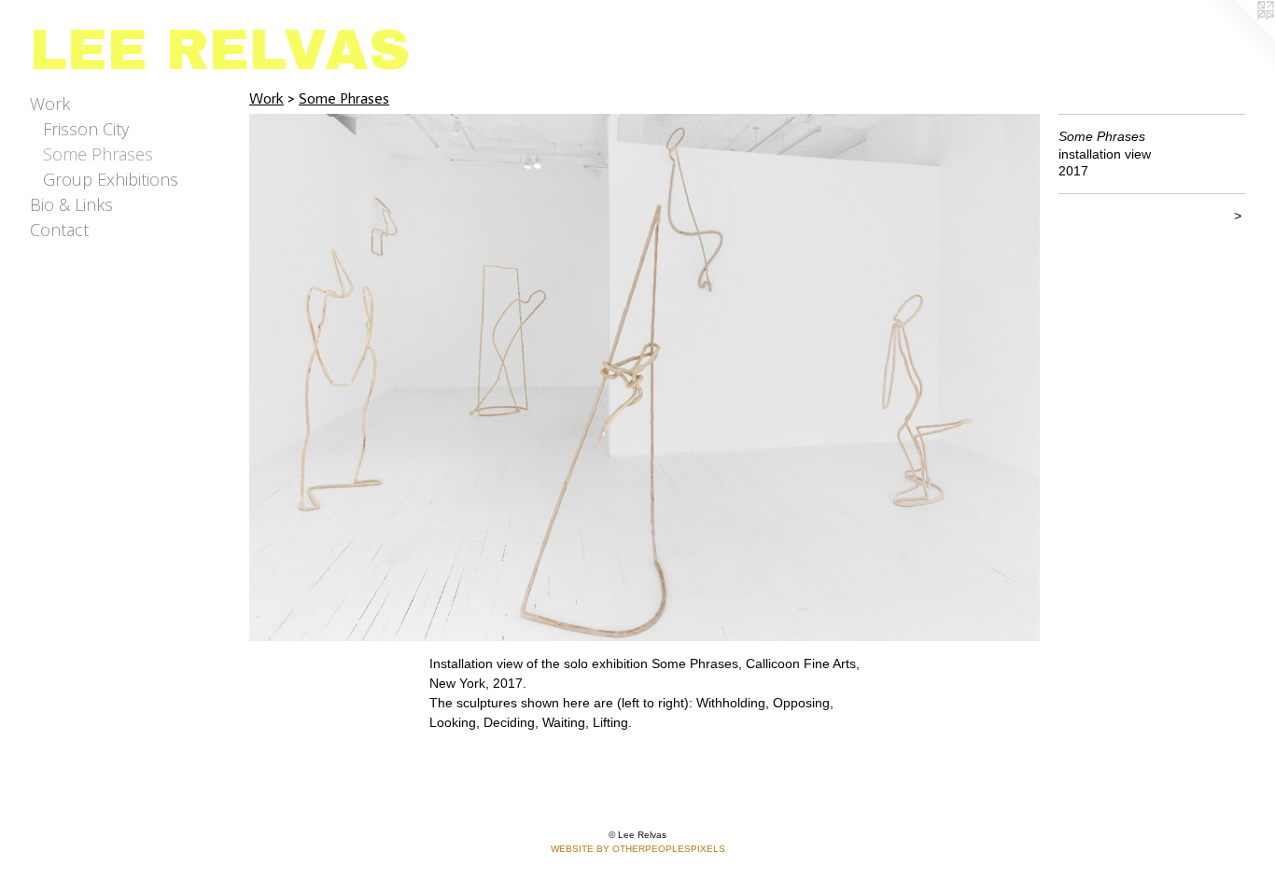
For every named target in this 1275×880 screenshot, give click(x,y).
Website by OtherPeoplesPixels (638, 849)
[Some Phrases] (644, 377)
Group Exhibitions (110, 179)
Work (50, 103)
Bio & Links (71, 204)
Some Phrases (98, 154)
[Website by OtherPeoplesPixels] (1237, 37)
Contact (59, 229)
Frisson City (86, 129)
